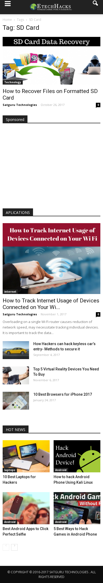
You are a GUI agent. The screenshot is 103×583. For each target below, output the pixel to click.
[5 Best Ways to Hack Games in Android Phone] (77, 508)
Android (61, 470)
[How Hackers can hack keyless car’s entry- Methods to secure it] (16, 350)
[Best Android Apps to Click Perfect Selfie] (26, 508)
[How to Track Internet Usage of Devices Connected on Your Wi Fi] (51, 258)
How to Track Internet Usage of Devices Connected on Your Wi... (51, 303)
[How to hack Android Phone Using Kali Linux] (77, 456)
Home (7, 19)
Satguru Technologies (20, 105)
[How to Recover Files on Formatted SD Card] (51, 61)
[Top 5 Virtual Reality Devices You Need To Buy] (16, 375)
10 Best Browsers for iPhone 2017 (62, 394)
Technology (12, 82)
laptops (9, 470)
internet (10, 291)
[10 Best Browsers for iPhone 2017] (16, 401)
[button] (95, 7)
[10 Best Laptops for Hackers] (26, 456)
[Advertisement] (51, 167)
